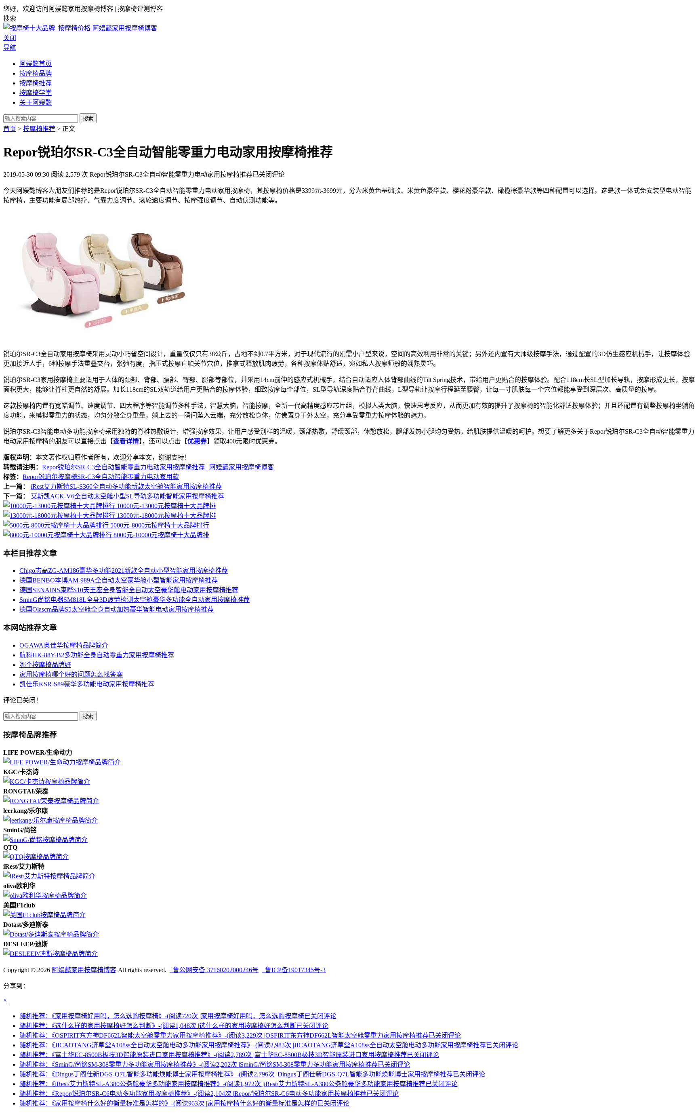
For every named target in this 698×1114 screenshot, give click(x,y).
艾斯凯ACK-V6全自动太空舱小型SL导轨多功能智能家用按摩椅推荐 (127, 496)
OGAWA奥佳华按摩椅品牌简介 (63, 645)
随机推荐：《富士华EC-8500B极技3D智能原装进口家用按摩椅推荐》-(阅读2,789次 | (229, 1054)
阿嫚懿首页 (35, 63)
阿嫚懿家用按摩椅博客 (241, 467)
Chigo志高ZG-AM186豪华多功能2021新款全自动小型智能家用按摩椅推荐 (123, 570)
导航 (9, 47)
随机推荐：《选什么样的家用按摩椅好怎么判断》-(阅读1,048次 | (173, 1025)
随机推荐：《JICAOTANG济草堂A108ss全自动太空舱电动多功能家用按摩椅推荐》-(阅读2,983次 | (268, 1045)
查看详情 (126, 441)
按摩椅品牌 (35, 73)
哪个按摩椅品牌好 (45, 664)
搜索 (88, 119)
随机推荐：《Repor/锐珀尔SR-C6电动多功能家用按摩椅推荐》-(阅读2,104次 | (209, 1093)
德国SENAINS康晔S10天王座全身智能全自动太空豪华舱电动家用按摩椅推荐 (128, 590)
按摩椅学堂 (35, 92)
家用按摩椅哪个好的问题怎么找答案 (71, 674)
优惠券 (197, 441)
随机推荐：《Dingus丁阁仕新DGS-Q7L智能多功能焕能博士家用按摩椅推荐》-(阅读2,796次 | (252, 1074)
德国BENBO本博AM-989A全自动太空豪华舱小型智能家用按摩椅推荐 (118, 580)
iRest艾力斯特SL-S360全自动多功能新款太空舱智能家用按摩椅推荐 (126, 486)
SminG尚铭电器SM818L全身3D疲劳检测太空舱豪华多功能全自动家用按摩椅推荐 (134, 599)
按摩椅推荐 (35, 83)
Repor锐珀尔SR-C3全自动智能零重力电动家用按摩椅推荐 (124, 467)
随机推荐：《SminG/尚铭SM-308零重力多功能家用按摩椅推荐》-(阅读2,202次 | (214, 1064)
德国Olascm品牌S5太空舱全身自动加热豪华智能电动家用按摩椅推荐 (116, 609)
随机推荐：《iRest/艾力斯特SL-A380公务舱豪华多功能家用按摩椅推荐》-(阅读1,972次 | (238, 1083)
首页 (9, 128)
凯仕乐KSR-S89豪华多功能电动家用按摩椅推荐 (86, 684)
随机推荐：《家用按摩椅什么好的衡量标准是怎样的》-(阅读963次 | (184, 1103)
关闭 (9, 37)
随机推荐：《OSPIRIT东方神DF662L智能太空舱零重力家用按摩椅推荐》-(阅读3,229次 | (240, 1035)
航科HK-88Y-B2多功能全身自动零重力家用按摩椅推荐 (96, 655)
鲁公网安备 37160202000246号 (214, 969)
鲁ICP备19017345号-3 (294, 969)
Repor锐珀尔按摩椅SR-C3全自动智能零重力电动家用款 (101, 476)
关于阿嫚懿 (35, 102)
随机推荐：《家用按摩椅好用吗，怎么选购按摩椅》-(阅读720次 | (177, 1016)
